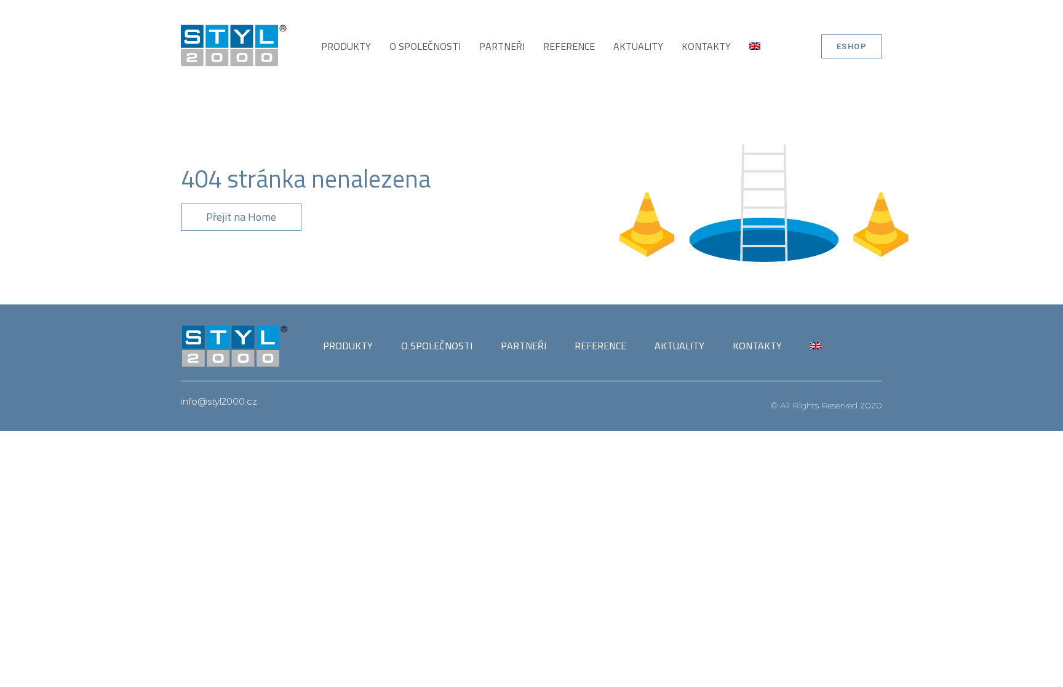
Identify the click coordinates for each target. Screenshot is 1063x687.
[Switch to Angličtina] (754, 46)
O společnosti (425, 46)
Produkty (346, 46)
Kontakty (706, 46)
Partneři (502, 46)
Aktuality (638, 46)
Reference (569, 46)
